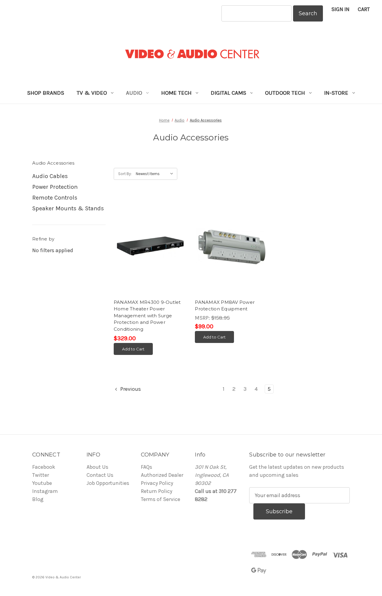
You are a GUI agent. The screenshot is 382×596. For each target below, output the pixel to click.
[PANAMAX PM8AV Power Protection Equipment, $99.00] (231, 247)
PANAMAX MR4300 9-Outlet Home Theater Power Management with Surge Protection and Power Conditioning (147, 315)
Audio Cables (50, 176)
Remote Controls (54, 197)
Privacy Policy (157, 483)
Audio (134, 93)
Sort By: (125, 173)
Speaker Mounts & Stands (68, 208)
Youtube (42, 483)
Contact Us (100, 475)
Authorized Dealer (162, 475)
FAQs (146, 467)
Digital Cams (228, 93)
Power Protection (55, 186)
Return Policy (156, 491)
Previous (130, 389)
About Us (97, 467)
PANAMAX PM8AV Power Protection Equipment (225, 305)
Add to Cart (133, 349)
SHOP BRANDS (45, 93)
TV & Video (92, 93)
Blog (38, 499)
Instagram (45, 491)
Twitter (40, 475)
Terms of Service (160, 499)
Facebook (43, 467)
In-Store (336, 93)
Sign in (340, 9)
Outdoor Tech (285, 93)
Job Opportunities (108, 483)
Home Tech (176, 93)
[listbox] (156, 174)
